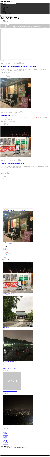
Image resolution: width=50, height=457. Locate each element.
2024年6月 (5, 437)
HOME (4, 4)
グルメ (4, 5)
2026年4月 (5, 433)
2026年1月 (5, 435)
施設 (4, 8)
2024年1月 (5, 440)
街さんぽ (5, 250)
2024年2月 (5, 438)
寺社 (4, 11)
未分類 (4, 249)
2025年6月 (5, 436)
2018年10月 (5, 442)
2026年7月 (5, 432)
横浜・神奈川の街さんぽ (6, 1)
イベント (5, 12)
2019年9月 (5, 441)
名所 (4, 9)
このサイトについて (7, 13)
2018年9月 (5, 444)
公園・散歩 (5, 7)
